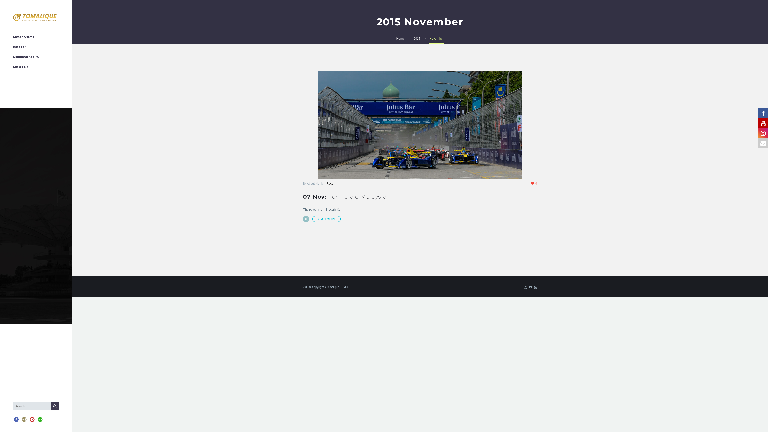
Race (330, 183)
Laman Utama (23, 37)
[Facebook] (16, 419)
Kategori (19, 47)
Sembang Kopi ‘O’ (26, 57)
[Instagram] (24, 419)
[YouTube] (32, 419)
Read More (326, 219)
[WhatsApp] (40, 419)
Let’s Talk (20, 67)
